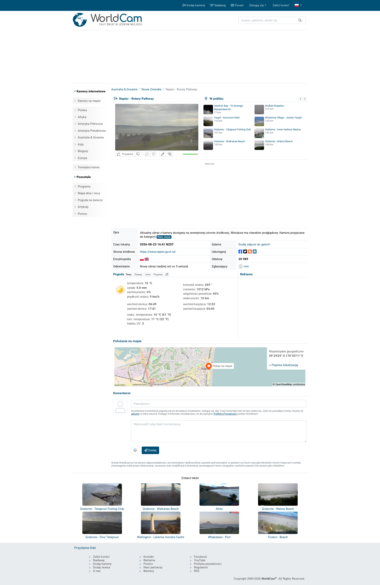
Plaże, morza (163, 237)
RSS (196, 571)
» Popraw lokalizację (283, 365)
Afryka (82, 117)
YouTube (199, 560)
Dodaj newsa (101, 567)
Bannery (148, 571)
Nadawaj (220, 5)
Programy (84, 186)
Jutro (148, 274)
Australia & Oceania (91, 137)
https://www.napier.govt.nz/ (158, 252)
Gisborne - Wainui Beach (279, 141)
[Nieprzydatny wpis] (138, 154)
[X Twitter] (245, 251)
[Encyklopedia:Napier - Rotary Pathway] (142, 259)
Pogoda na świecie (90, 200)
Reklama (149, 560)
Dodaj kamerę (195, 5)
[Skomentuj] (147, 154)
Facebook (200, 556)
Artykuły (83, 207)
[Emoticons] (135, 450)
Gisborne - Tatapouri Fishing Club (232, 129)
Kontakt (148, 556)
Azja (81, 144)
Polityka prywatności (207, 564)
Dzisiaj (138, 274)
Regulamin (201, 567)
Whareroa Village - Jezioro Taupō (283, 117)
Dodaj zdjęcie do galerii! (254, 244)
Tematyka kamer (89, 167)
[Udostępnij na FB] (240, 251)
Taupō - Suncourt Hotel (226, 117)
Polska (82, 110)
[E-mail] (254, 251)
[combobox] (272, 20)
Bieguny (83, 151)
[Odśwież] (166, 274)
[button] (298, 5)
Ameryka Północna (90, 124)
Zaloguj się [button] (256, 5)
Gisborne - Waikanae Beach (229, 141)
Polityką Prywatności (225, 413)
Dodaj (152, 450)
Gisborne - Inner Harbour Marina (283, 129)
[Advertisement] (210, 193)
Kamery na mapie (89, 101)
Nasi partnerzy (152, 567)
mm (246, 266)
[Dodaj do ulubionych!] (153, 154)
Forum (239, 5)
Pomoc (82, 214)
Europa (82, 158)
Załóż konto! (281, 5)
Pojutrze (158, 274)
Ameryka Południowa (92, 131)
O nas (97, 571)
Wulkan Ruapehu (274, 105)
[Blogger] (250, 251)
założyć (135, 413)
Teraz (128, 274)
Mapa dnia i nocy (89, 193)
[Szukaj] (300, 20)
